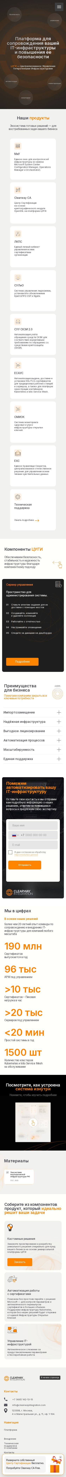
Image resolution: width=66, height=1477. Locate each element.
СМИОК (19, 417)
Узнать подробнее (24, 520)
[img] (18, 278)
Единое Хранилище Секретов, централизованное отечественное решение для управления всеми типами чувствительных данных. (32, 470)
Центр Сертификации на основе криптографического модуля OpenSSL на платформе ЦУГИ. (30, 207)
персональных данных (26, 854)
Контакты (9, 1452)
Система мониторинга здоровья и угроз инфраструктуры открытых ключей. (28, 426)
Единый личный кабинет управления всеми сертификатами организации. (27, 250)
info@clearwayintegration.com (29, 1405)
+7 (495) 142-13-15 (22, 1399)
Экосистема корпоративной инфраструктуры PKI (20, 1174)
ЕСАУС (18, 373)
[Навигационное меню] (59, 7)
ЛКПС (18, 241)
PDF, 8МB (14, 1180)
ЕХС (17, 461)
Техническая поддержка (23, 506)
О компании (10, 1448)
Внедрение (10, 1438)
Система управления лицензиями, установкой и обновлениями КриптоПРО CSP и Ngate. (32, 293)
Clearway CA (22, 197)
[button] (22, 662)
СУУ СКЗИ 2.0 (23, 329)
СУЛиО (19, 285)
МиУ (17, 154)
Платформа (10, 1430)
